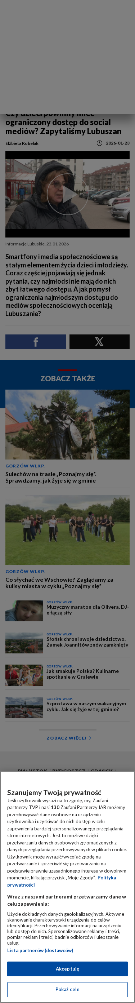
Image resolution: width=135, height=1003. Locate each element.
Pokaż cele (67, 989)
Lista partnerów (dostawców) (40, 950)
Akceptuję (67, 969)
